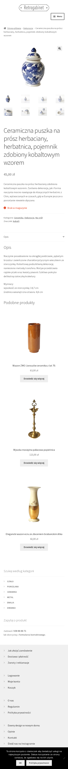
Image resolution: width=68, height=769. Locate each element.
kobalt (16, 221)
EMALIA (10, 602)
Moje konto (14, 681)
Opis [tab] (6, 236)
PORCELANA (13, 586)
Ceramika (18, 217)
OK (20, 763)
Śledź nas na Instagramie (21, 743)
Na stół (39, 217)
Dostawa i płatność (18, 656)
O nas (11, 700)
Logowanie (14, 675)
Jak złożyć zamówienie (20, 650)
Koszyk (11, 687)
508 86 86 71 (19, 630)
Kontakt (12, 737)
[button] (59, 48)
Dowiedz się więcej (34, 378)
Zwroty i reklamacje (18, 662)
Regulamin (14, 706)
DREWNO (11, 607)
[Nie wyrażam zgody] (64, 758)
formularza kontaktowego (32, 634)
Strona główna (14, 28)
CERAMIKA (12, 591)
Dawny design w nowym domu (24, 725)
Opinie (11, 731)
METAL (10, 597)
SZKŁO (10, 581)
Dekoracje (28, 28)
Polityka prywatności (19, 712)
